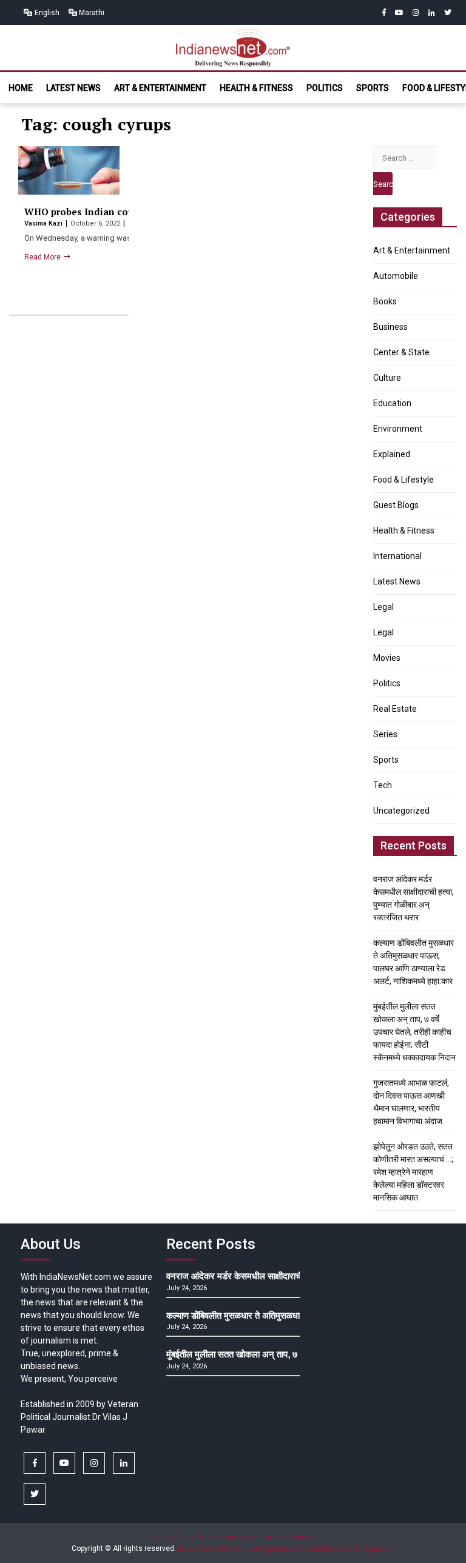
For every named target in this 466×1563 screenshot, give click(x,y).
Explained (391, 454)
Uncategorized (401, 810)
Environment (397, 428)
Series (385, 734)
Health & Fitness (256, 88)
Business (390, 327)
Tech (382, 785)
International (397, 556)
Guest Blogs (396, 505)
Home (20, 88)
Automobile (395, 276)
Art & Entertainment (160, 88)
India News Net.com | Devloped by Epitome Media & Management (286, 1548)
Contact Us (296, 1537)
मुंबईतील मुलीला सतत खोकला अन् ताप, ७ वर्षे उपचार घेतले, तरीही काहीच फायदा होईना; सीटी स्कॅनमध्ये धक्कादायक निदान (414, 1032)
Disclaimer (218, 1537)
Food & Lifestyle (403, 479)
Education (392, 403)
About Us (256, 1537)
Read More (43, 257)
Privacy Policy (171, 1537)
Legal (383, 607)
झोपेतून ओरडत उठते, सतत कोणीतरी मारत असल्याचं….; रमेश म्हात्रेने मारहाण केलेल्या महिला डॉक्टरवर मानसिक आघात (413, 1172)
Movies (386, 658)
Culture (387, 378)
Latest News (73, 88)
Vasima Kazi (44, 223)
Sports (372, 88)
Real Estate (395, 709)
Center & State (401, 352)
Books (385, 301)
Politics (324, 88)
